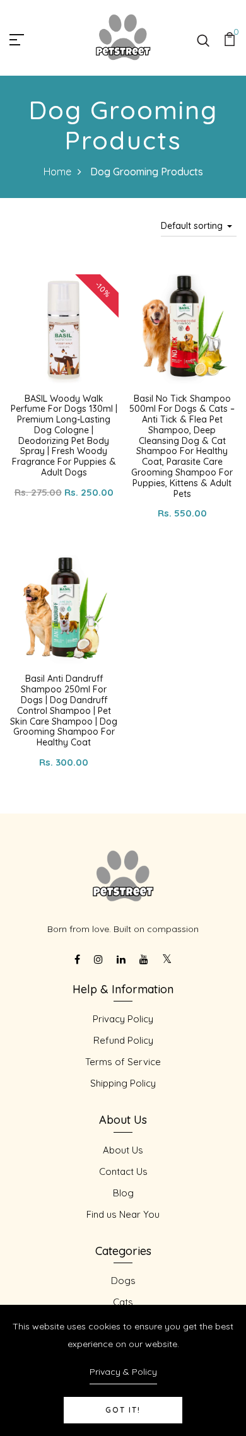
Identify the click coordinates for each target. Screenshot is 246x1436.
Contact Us (123, 1171)
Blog (123, 1193)
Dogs (123, 1281)
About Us (123, 1150)
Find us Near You (123, 1214)
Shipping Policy (123, 1083)
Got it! (123, 1410)
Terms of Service (123, 1062)
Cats (123, 1302)
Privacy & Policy (123, 1371)
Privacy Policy (123, 1019)
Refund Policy (123, 1040)
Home (57, 171)
